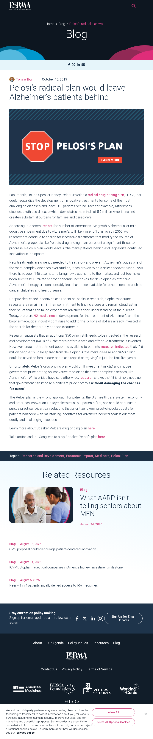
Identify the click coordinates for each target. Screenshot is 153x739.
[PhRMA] (20, 6)
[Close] (145, 713)
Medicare (102, 456)
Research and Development (43, 456)
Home (50, 24)
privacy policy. (26, 732)
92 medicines (44, 316)
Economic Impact (79, 456)
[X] (73, 65)
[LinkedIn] (78, 65)
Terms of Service (99, 669)
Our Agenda (55, 643)
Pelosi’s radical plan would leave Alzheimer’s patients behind (88, 24)
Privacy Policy (72, 669)
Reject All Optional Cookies (113, 722)
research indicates (115, 347)
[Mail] (83, 65)
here (91, 428)
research (86, 377)
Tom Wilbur (24, 79)
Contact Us (49, 669)
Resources (101, 643)
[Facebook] (69, 65)
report (47, 226)
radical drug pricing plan (106, 195)
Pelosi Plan (119, 456)
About (37, 643)
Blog (62, 24)
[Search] (134, 6)
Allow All (113, 712)
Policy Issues (78, 643)
